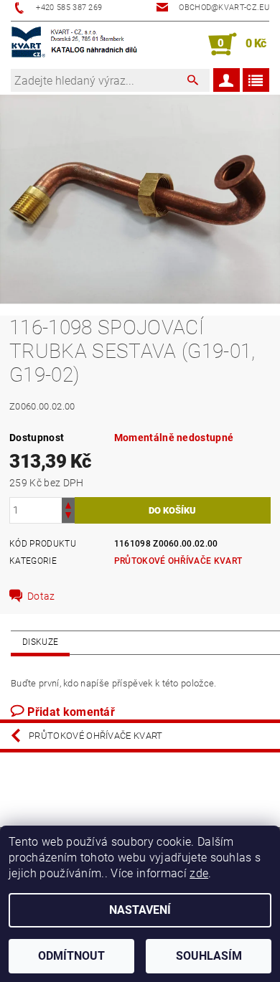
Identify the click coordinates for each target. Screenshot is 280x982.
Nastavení (140, 910)
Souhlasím (209, 956)
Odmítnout (71, 956)
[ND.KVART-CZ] (75, 44)
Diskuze (40, 642)
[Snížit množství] (68, 517)
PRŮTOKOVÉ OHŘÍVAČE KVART (178, 561)
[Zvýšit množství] (68, 504)
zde (199, 873)
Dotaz (41, 596)
